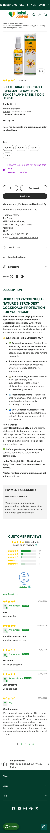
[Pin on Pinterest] (22, 276)
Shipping (6, 111)
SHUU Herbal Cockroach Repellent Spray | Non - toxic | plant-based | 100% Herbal (24, 27)
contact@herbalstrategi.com (23, 237)
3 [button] (26, 744)
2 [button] (21, 744)
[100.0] (24, 577)
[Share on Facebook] (17, 276)
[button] (46, 15)
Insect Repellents (16, 24)
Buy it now (25, 196)
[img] (9, 601)
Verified (23, 586)
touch (8, 476)
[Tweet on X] (11, 276)
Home (5, 24)
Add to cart (34, 188)
